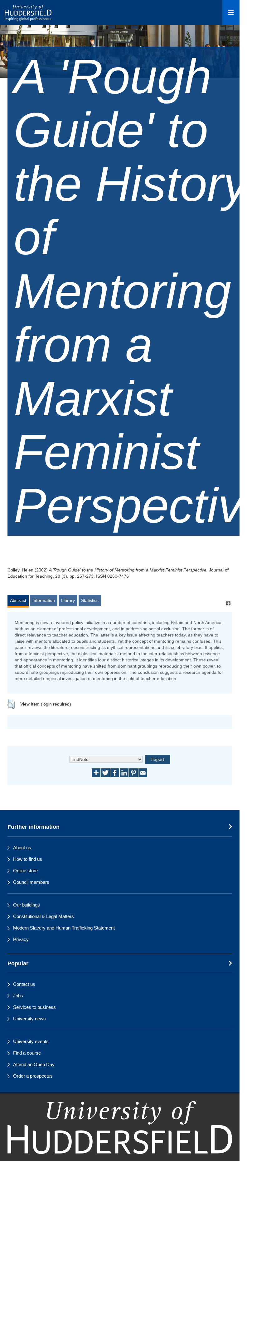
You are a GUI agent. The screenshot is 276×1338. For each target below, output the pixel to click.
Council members (31, 882)
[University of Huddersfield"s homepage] (119, 1140)
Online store (25, 870)
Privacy (21, 939)
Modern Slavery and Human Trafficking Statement (64, 927)
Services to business (34, 1007)
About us (22, 847)
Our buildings (26, 904)
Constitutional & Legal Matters (43, 916)
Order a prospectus (33, 1076)
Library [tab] (68, 600)
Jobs (18, 995)
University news (29, 1018)
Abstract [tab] (18, 600)
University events (31, 1041)
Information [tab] (43, 600)
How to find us (27, 859)
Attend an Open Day (34, 1064)
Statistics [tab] (90, 600)
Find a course (27, 1053)
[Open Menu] (231, 12)
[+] (228, 603)
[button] (11, 704)
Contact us (24, 984)
